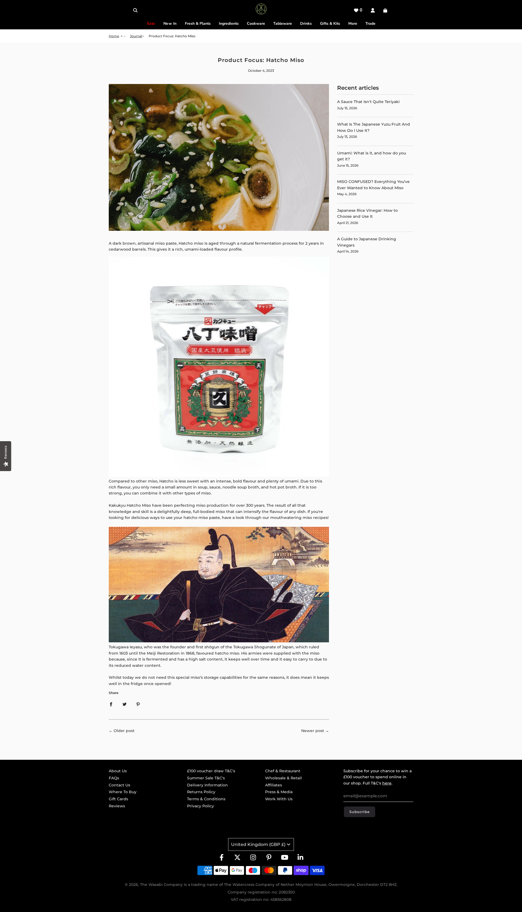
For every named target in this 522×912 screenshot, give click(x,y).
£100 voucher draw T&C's (211, 770)
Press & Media (279, 791)
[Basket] (386, 10)
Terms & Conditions (206, 798)
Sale (151, 23)
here (386, 783)
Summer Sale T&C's (206, 778)
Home (114, 36)
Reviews (117, 806)
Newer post (312, 730)
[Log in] (372, 10)
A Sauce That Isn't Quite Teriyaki (368, 101)
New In (170, 23)
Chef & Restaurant (282, 770)
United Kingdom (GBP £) (258, 844)
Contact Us (119, 785)
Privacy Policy (200, 806)
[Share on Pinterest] (138, 704)
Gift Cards (118, 798)
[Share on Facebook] (111, 704)
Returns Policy (201, 791)
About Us (118, 770)
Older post (124, 730)
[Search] (135, 10)
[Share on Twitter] (124, 704)
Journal (136, 36)
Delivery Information (207, 785)
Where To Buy (122, 791)
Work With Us (279, 798)
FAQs (114, 778)
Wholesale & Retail (283, 778)
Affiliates (273, 785)
